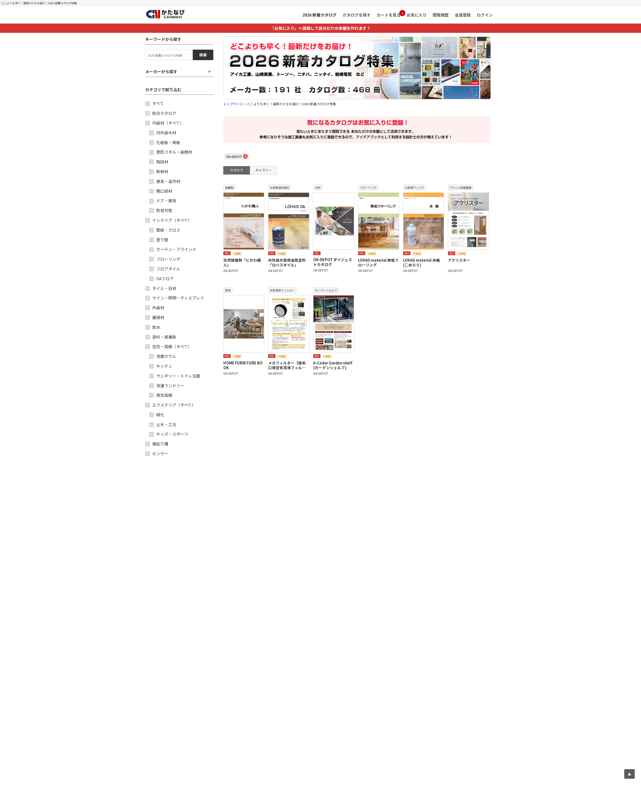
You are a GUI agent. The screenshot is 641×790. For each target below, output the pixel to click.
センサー (160, 453)
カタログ (236, 170)
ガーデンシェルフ (326, 290)
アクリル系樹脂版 (460, 187)
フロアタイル (168, 269)
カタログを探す (357, 15)
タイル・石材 (164, 288)
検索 (203, 54)
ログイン (485, 15)
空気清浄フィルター (282, 290)
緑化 (160, 415)
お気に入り (417, 15)
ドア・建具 (166, 201)
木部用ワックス (414, 187)
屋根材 (158, 317)
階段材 (162, 162)
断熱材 (162, 171)
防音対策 (164, 210)
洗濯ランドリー (170, 385)
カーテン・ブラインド (176, 249)
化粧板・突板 (168, 142)
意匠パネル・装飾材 (174, 152)
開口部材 (164, 191)
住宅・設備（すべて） (172, 346)
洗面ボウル (166, 356)
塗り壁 (162, 240)
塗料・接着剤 (164, 337)
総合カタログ (164, 113)
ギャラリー (263, 170)
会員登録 (463, 15)
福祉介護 (160, 444)
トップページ (233, 104)
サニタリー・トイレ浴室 (178, 376)
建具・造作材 (168, 181)
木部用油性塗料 (279, 187)
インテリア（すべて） (172, 220)
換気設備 (164, 395)
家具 (228, 290)
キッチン (164, 366)
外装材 (158, 308)
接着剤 (229, 187)
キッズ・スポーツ (172, 434)
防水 (156, 327)
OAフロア (165, 278)
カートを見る (389, 14)
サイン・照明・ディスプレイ (178, 298)
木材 (317, 187)
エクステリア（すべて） (174, 405)
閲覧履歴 (441, 15)
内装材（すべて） (168, 123)
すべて (158, 103)
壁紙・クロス (168, 230)
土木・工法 (166, 424)
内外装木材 (166, 133)
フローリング (168, 259)
